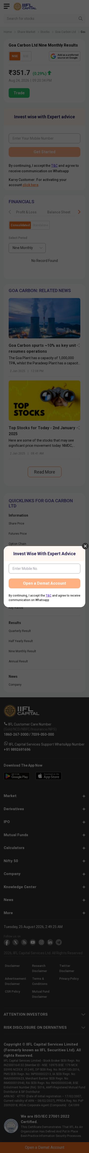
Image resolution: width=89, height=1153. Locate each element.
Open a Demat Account (44, 583)
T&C (48, 595)
